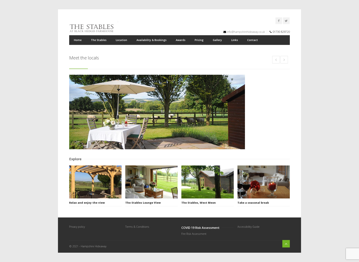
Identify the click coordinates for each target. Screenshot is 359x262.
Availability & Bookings (151, 40)
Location (121, 40)
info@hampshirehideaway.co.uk (246, 32)
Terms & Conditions (137, 226)
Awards (180, 40)
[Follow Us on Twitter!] (286, 20)
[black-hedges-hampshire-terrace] (179, 112)
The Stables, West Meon (198, 202)
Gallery (217, 40)
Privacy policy (77, 226)
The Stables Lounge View (143, 202)
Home (78, 40)
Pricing (199, 40)
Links (234, 40)
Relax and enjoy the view (87, 202)
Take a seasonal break (253, 202)
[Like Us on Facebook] (278, 20)
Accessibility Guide (248, 226)
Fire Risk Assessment (193, 234)
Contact (252, 40)
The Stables (98, 40)
